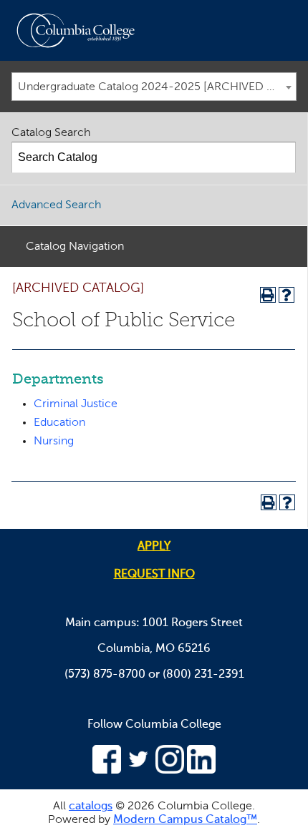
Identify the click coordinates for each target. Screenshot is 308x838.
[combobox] (154, 86)
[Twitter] (138, 770)
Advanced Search (56, 205)
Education (59, 423)
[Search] (281, 157)
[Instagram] (169, 770)
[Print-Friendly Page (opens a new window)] (268, 295)
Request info (154, 574)
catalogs (90, 806)
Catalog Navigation (75, 247)
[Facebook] (106, 770)
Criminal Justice (75, 404)
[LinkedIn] (201, 770)
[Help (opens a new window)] (286, 295)
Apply (154, 546)
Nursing (54, 441)
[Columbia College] (78, 30)
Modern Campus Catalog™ (185, 820)
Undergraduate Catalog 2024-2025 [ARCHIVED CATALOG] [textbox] (157, 87)
